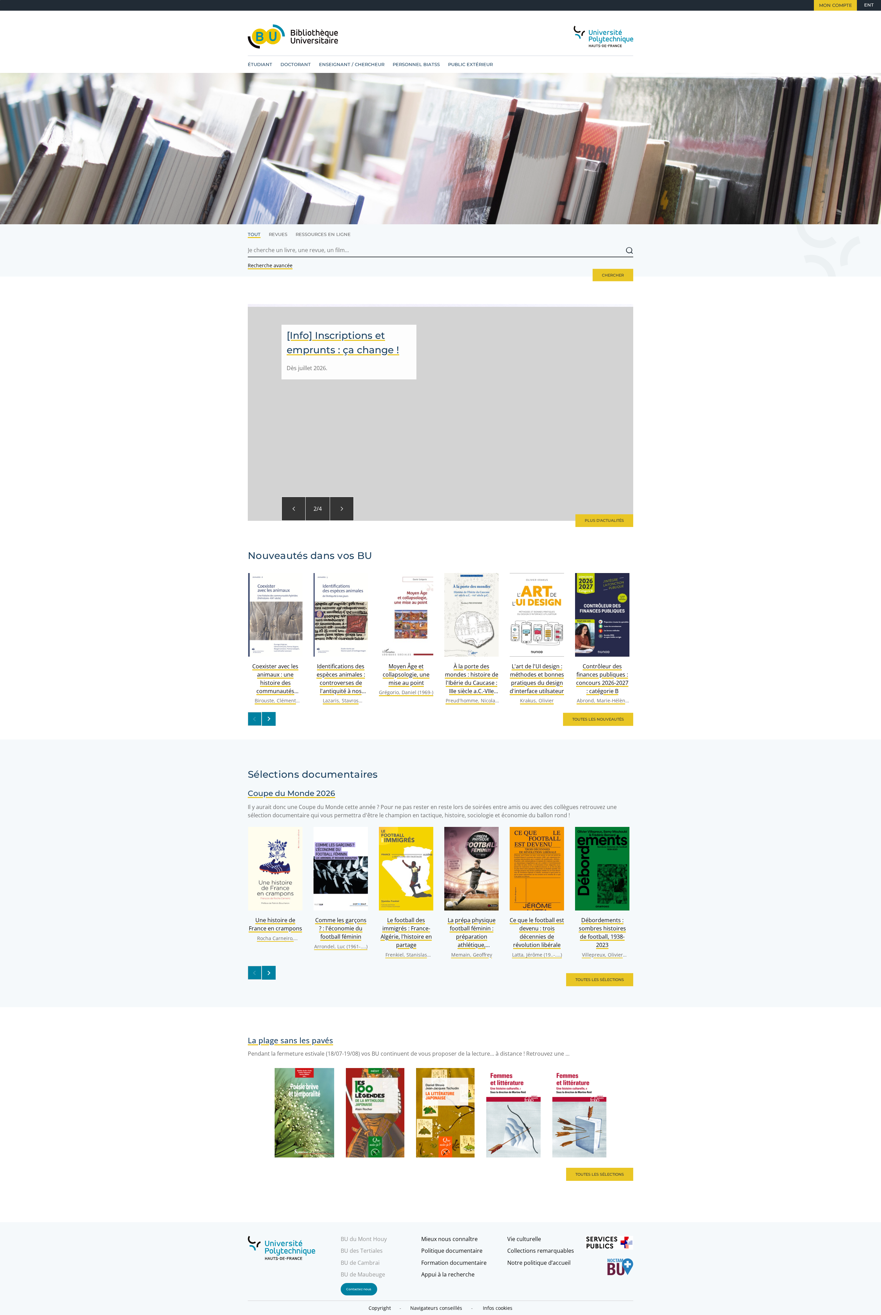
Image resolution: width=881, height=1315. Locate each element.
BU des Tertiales (362, 1250)
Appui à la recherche (448, 1274)
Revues (278, 234)
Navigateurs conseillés (436, 1308)
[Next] (342, 509)
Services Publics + (609, 1244)
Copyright (380, 1308)
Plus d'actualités (604, 520)
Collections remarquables (540, 1250)
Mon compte (835, 5)
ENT (869, 5)
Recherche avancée (270, 265)
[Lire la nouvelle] (440, 412)
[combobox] (440, 250)
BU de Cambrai (360, 1263)
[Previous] (294, 509)
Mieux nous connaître (449, 1239)
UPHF (284, 1248)
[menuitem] (260, 64)
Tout (254, 234)
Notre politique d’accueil (539, 1263)
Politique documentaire (451, 1250)
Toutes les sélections (599, 979)
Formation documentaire (454, 1263)
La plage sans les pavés (290, 1040)
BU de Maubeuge (363, 1274)
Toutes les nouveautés (598, 719)
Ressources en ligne (323, 234)
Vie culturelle (524, 1239)
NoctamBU (609, 1266)
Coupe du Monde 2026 (291, 793)
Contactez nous (358, 1289)
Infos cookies (497, 1308)
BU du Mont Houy (364, 1239)
